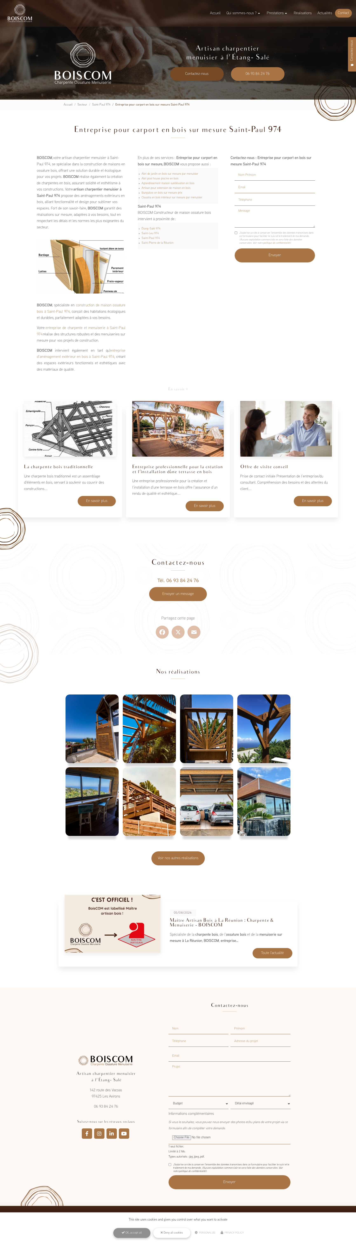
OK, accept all (133, 1232)
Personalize (206, 1233)
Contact (343, 13)
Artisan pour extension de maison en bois (166, 188)
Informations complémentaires (191, 1114)
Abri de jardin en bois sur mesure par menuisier (170, 174)
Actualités (324, 13)
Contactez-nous (196, 74)
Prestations (275, 13)
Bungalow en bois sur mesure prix (162, 193)
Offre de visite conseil (264, 467)
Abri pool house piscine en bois (160, 178)
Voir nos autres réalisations (178, 858)
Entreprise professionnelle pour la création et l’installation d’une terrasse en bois (177, 469)
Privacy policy (234, 1233)
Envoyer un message (178, 594)
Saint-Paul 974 (101, 104)
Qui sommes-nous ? (241, 13)
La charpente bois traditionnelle (58, 467)
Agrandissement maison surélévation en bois (168, 183)
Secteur (82, 104)
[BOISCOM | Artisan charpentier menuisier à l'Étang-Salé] (19, 13)
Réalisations (303, 13)
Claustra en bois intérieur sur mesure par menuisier (172, 197)
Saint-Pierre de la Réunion (157, 243)
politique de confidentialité (276, 243)
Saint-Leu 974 (150, 233)
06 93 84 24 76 (258, 74)
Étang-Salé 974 (151, 228)
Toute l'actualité (272, 953)
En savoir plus (96, 501)
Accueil (215, 13)
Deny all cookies (173, 1232)
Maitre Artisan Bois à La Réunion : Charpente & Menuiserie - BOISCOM (221, 923)
